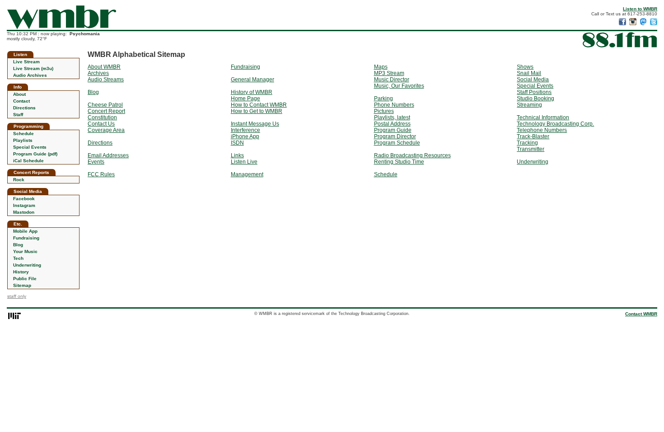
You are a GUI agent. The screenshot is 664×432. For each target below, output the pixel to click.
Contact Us (101, 124)
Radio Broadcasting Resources (412, 155)
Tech (18, 258)
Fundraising (26, 237)
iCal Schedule (28, 160)
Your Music (25, 251)
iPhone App (245, 136)
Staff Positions (534, 92)
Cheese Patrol (105, 105)
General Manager (252, 79)
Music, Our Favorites (399, 86)
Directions (24, 107)
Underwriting (27, 265)
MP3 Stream (389, 73)
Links (237, 155)
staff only (16, 296)
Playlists (23, 140)
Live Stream (26, 61)
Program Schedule (397, 143)
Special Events (30, 147)
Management (247, 174)
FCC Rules (101, 174)
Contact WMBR (641, 313)
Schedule (23, 133)
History (21, 271)
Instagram (24, 205)
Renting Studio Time (399, 162)
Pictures (384, 111)
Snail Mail (529, 73)
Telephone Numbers (542, 130)
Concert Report (106, 111)
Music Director (391, 79)
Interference (245, 130)
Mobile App (25, 231)
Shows (525, 67)
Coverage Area (106, 130)
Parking (383, 98)
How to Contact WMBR (259, 105)
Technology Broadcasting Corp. (555, 124)
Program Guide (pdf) (35, 153)
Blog (18, 244)
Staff (18, 114)
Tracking (527, 143)
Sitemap (22, 285)
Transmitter (530, 149)
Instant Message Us (255, 124)
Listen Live (244, 162)
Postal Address (392, 124)
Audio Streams (106, 79)
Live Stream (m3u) (33, 68)
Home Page (245, 98)
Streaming (529, 105)
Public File (25, 278)
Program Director (395, 136)
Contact (21, 101)
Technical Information (543, 117)
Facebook (24, 198)
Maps (381, 67)
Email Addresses (108, 155)
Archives (98, 73)
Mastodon (23, 212)
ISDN (237, 143)
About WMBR (104, 67)
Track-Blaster (533, 136)
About (19, 94)
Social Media (533, 79)
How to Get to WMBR (256, 111)
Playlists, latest (392, 117)
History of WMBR (251, 92)
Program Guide (392, 130)
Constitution (102, 117)
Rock (18, 179)
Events (96, 162)
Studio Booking (535, 98)
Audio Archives (30, 75)
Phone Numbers (394, 105)
